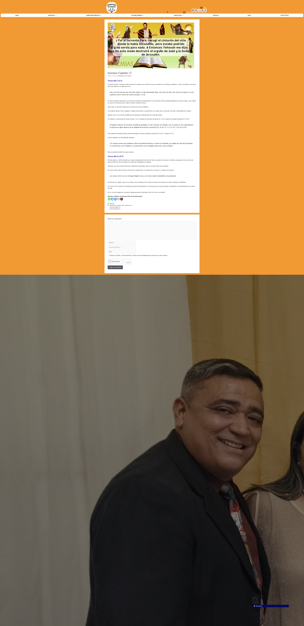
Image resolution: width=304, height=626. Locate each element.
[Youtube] (193, 10)
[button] (52, 15)
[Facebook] (202, 10)
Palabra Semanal (136, 15)
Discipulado (178, 15)
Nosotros (51, 15)
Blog (249, 15)
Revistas (215, 15)
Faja (123, 205)
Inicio (17, 15)
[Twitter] (205, 10)
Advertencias (112, 205)
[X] (121, 199)
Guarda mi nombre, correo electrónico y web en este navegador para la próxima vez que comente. (138, 255)
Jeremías (111, 203)
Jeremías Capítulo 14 (114, 208)
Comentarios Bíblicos (93, 15)
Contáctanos (284, 15)
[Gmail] (118, 199)
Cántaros (119, 205)
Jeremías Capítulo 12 (114, 207)
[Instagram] (199, 10)
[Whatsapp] (109, 199)
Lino (131, 205)
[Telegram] (196, 10)
